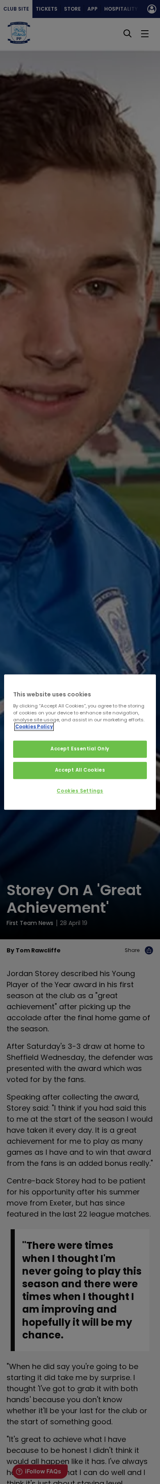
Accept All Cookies (80, 770)
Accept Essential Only (80, 749)
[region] (80, 742)
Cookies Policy (34, 726)
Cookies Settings (80, 791)
